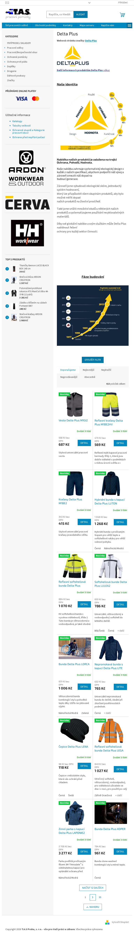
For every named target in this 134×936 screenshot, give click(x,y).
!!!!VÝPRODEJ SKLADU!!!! (19, 43)
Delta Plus (91, 40)
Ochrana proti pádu (17, 62)
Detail (84, 442)
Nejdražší (106, 370)
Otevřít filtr (93, 359)
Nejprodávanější (68, 377)
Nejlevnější (88, 370)
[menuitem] (16, 25)
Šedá (71, 795)
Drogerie (11, 71)
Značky (11, 80)
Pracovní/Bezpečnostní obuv (22, 52)
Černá (98, 548)
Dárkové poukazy (16, 75)
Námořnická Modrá (114, 548)
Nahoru (94, 906)
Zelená (85, 713)
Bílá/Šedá (100, 631)
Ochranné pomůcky (17, 57)
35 (100, 897)
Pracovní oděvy (15, 48)
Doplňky (11, 66)
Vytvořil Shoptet (120, 922)
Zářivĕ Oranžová (103, 795)
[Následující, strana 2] (93, 897)
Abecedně (89, 377)
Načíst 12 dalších (92, 887)
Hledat (80, 14)
